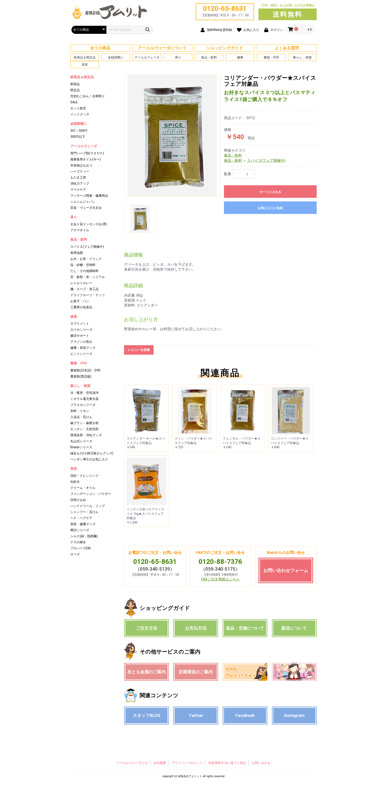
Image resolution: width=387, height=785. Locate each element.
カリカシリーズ (81, 329)
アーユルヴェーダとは (132, 763)
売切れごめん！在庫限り (87, 96)
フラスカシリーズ (82, 405)
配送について (294, 628)
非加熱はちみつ (81, 165)
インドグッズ (79, 114)
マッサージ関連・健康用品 (89, 195)
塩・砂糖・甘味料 (82, 265)
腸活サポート (79, 335)
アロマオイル (79, 230)
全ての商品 (100, 47)
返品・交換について (245, 628)
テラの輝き (78, 542)
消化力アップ (79, 183)
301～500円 (78, 130)
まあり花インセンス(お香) (88, 224)
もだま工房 (78, 177)
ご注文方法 (146, 628)
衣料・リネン (79, 411)
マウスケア (78, 189)
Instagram (294, 715)
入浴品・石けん (81, 417)
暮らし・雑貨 (302, 57)
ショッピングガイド (224, 47)
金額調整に (116, 57)
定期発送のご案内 (196, 671)
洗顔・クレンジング (84, 475)
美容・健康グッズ (82, 524)
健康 (240, 57)
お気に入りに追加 (270, 208)
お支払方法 (195, 628)
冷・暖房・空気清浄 (84, 393)
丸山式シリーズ (81, 441)
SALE (74, 102)
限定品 (75, 90)
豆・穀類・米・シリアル (87, 277)
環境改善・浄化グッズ (86, 435)
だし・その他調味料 (84, 271)
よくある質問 (287, 47)
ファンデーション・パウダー (90, 494)
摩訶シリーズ (79, 530)
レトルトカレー (81, 283)
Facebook (245, 715)
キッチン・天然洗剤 (84, 429)
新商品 (75, 84)
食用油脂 (76, 252)
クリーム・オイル (82, 488)
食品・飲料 (209, 57)
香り (178, 57)
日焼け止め (78, 500)
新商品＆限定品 (85, 57)
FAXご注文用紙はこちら (220, 579)
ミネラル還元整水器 (84, 399)
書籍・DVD (271, 57)
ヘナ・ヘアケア (81, 518)
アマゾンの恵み (81, 341)
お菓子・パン (79, 301)
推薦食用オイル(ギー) (85, 159)
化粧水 (75, 481)
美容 (85, 64)
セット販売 (78, 108)
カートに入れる (270, 192)
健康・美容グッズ (82, 347)
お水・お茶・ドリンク (86, 259)
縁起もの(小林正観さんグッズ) (91, 453)
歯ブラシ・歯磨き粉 (84, 423)
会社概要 (159, 763)
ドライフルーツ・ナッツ (87, 295)
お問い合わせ (261, 763)
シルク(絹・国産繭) (84, 536)
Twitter (196, 715)
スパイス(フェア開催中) (87, 246)
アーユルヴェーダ (146, 57)
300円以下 (77, 136)
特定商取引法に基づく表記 (227, 763)
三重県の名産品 (81, 307)
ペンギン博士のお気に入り (89, 459)
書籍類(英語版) (80, 376)
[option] (172, 135)
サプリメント (79, 323)
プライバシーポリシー (187, 763)
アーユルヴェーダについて (162, 47)
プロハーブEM (80, 548)
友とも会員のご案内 (146, 671)
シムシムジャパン (82, 201)
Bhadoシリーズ (81, 447)
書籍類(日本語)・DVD (85, 370)
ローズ (75, 554)
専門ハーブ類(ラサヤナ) (87, 153)
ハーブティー (79, 171)
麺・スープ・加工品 (84, 289)
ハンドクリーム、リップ (87, 506)
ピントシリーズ (81, 354)
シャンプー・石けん (84, 512)
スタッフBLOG (146, 715)
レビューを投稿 (139, 350)
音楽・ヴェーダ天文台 (86, 207)
